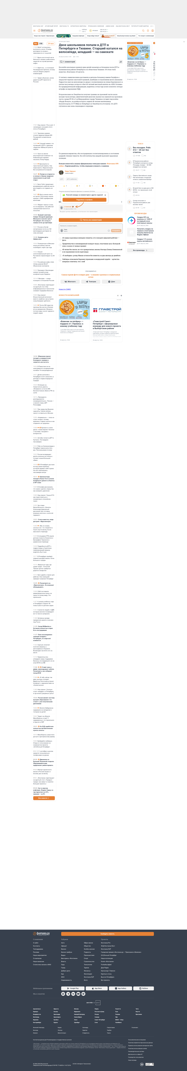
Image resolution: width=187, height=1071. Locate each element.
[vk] (73, 994)
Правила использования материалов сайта (140, 1045)
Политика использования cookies (137, 1048)
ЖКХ (62, 977)
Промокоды (140, 213)
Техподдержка (38, 949)
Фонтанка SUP (38, 26)
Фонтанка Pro (105, 943)
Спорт (86, 958)
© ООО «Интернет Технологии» (82, 1063)
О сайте (35, 943)
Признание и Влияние (96, 26)
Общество (87, 946)
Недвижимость (66, 980)
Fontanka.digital (106, 964)
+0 (115, 215)
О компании (37, 958)
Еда (62, 974)
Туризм (86, 968)
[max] (63, 994)
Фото (86, 980)
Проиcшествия (89, 955)
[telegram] (68, 994)
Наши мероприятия (40, 955)
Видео (63, 955)
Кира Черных (70, 171)
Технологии (88, 964)
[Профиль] (152, 30)
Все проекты (105, 980)
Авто (63, 943)
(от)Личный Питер (51, 26)
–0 (120, 215)
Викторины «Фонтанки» (69, 958)
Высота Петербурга (107, 977)
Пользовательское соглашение (137, 1039)
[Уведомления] (148, 30)
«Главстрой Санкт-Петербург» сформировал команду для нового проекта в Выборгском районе (107, 325)
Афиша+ (64, 946)
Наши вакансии (38, 961)
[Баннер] (63, 36)
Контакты (36, 946)
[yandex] (83, 994)
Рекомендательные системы (136, 1051)
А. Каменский (67, 206)
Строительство (89, 961)
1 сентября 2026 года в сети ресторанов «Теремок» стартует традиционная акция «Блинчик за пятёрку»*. (72, 331)
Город (63, 968)
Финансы (87, 971)
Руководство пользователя (136, 1057)
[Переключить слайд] (154, 52)
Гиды (63, 964)
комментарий (69, 62)
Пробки (94, 30)
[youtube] (78, 994)
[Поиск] (143, 30)
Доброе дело (65, 971)
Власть (63, 961)
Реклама (36, 952)
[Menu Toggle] (34, 30)
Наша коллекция (107, 958)
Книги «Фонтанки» (107, 961)
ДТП (61, 179)
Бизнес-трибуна (66, 952)
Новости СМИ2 (65, 289)
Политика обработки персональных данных (140, 1042)
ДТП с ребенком (72, 179)
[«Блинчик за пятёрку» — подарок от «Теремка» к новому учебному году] (74, 309)
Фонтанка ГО (64, 26)
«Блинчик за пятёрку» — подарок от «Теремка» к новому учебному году (71, 323)
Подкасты (87, 952)
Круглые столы (106, 974)
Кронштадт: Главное (108, 971)
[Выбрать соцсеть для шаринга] (121, 62)
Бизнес (63, 949)
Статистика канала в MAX (42, 964)
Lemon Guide (110, 26)
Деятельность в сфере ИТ (135, 1054)
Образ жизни (88, 943)
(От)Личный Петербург (108, 955)
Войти (65, 231)
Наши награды (132, 1060)
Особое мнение (89, 949)
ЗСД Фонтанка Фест (123, 26)
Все (35, 43)
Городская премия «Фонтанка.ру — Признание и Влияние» (121, 952)
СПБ (40, 43)
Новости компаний (69, 295)
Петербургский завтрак (140, 26)
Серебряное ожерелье (78, 26)
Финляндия (88, 974)
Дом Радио (105, 968)
